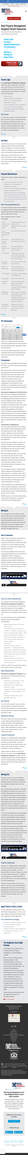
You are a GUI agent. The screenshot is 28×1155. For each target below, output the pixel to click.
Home (2, 22)
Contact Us (13, 1030)
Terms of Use (6, 1140)
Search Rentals (6, 4)
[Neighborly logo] (14, 1)
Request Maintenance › (12, 44)
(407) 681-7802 (16, 6)
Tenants (12, 4)
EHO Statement (14, 1038)
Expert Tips (22, 4)
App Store (10, 1132)
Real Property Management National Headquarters (14, 1035)
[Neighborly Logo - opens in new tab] (14, 1089)
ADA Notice (14, 1067)
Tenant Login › (9, 39)
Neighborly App (14, 1036)
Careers (13, 1041)
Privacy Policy (14, 1140)
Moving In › (8, 52)
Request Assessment (14, 18)
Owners (17, 4)
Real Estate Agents (13, 1033)
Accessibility (20, 1140)
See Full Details (9, 999)
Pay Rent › (7, 42)
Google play (19, 1132)
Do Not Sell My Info (9, 1142)
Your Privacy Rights (19, 1142)
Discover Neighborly (13, 1121)
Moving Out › (8, 55)
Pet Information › (10, 47)
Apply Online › (9, 57)
